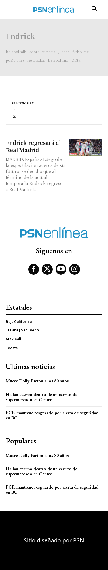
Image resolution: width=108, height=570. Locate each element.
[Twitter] (14, 116)
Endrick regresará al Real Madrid (33, 146)
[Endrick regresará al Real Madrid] (85, 147)
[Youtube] (61, 269)
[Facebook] (14, 110)
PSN (78, 540)
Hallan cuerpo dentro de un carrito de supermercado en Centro (41, 397)
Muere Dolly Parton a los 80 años (37, 381)
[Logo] (53, 9)
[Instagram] (74, 269)
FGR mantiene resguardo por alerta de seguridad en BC (52, 415)
